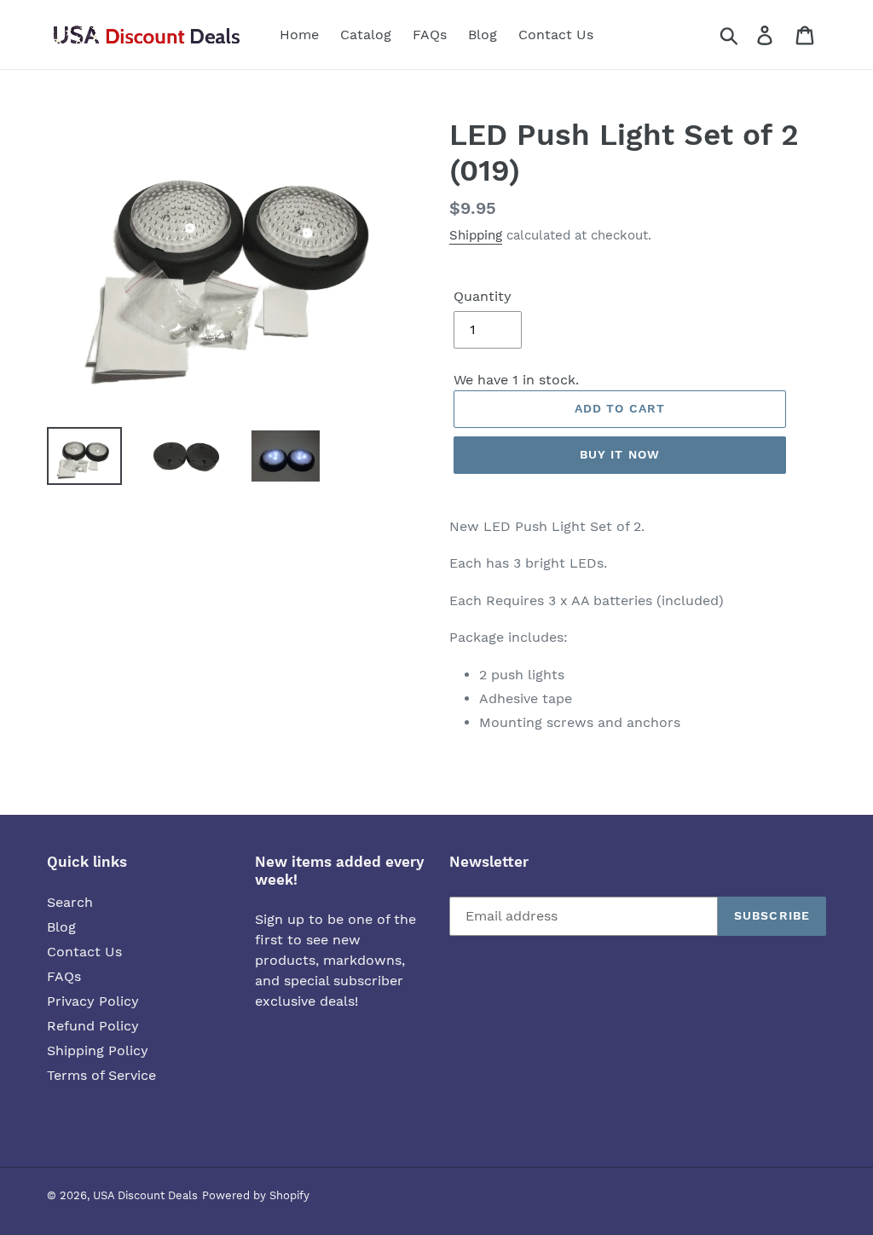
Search (70, 902)
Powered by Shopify (255, 1195)
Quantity (483, 296)
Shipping (475, 235)
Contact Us (84, 952)
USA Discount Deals (145, 1195)
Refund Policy (93, 1026)
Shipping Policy (97, 1050)
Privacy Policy (93, 1001)
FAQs (64, 976)
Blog (61, 927)
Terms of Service (101, 1075)
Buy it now (620, 454)
